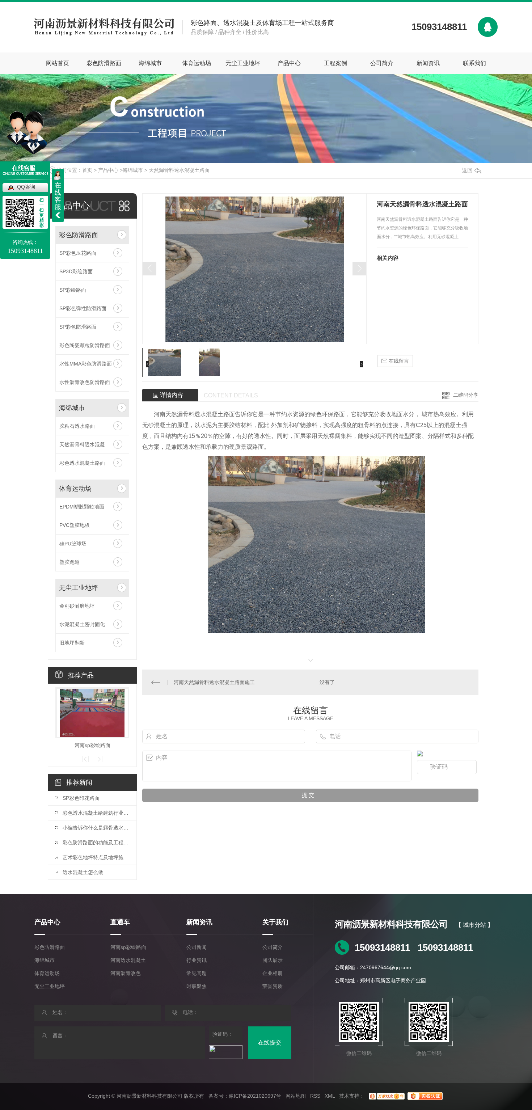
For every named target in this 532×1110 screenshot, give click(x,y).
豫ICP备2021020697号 (255, 1096)
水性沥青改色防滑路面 (84, 382)
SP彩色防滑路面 (77, 327)
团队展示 (272, 960)
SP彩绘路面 (72, 290)
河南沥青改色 (125, 973)
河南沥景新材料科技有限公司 (391, 924)
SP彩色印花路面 (81, 798)
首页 (87, 170)
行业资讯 (196, 960)
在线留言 (398, 361)
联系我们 (474, 63)
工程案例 (335, 63)
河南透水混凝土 (128, 960)
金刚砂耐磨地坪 (77, 606)
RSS (315, 1096)
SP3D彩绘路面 (76, 271)
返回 (467, 170)
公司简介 (381, 63)
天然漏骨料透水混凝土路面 (179, 170)
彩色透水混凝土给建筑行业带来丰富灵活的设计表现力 (96, 813)
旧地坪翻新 (72, 643)
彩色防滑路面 (103, 63)
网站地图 (296, 1096)
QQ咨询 (26, 187)
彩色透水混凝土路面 (82, 463)
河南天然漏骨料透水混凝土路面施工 (214, 682)
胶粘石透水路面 (77, 426)
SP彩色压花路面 (77, 253)
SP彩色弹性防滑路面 (82, 308)
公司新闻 (196, 947)
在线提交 (269, 1042)
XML (330, 1096)
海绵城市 (150, 63)
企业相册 (272, 973)
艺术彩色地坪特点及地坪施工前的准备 (96, 857)
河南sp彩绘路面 (92, 745)
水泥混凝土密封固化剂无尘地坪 (92, 624)
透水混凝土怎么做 (83, 872)
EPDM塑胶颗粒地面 (81, 507)
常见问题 (196, 973)
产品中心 (289, 63)
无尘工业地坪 (242, 63)
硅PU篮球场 (72, 543)
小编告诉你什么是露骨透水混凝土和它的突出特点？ (96, 828)
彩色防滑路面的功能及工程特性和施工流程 (96, 842)
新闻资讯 (428, 63)
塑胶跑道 (69, 562)
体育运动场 (196, 63)
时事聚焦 (196, 986)
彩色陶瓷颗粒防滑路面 (84, 345)
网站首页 (57, 63)
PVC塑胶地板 (74, 525)
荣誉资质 (272, 986)
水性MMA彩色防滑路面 (85, 364)
